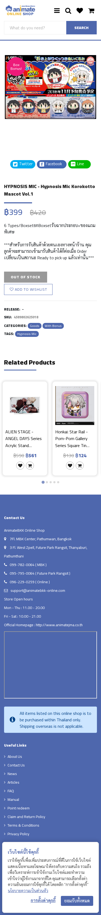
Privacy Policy (18, 833)
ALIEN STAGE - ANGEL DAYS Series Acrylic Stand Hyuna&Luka (23, 438)
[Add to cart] (30, 466)
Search (81, 27)
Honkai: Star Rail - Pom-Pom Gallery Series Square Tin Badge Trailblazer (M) (74, 438)
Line (82, 164)
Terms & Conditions (23, 825)
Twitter (25, 164)
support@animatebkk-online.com (38, 590)
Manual (13, 799)
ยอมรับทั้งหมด (77, 901)
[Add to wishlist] (20, 466)
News (12, 773)
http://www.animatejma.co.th (59, 624)
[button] (17, 132)
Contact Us (16, 765)
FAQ (11, 790)
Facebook (53, 164)
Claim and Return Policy (26, 816)
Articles (13, 782)
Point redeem (19, 808)
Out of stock (25, 276)
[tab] (42, 482)
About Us (15, 756)
